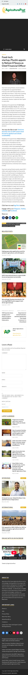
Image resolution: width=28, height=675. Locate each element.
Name (4, 372)
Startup (18, 224)
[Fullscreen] (24, 558)
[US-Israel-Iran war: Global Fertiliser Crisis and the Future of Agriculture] (14, 496)
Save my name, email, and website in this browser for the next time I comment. (12, 397)
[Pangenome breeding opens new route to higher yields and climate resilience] (6, 420)
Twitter (23, 209)
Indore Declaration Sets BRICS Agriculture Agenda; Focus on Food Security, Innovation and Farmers (18, 454)
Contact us (5, 622)
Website (4, 386)
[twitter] (20, 4)
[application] (14, 553)
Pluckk (17, 223)
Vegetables (12, 226)
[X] (10, 632)
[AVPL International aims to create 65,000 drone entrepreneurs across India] (14, 273)
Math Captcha (6, 401)
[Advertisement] (14, 33)
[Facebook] (3, 632)
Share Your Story (6, 616)
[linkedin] (18, 4)
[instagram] (23, 4)
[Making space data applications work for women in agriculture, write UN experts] (14, 249)
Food (3, 224)
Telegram (17, 209)
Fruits (13, 224)
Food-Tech (8, 224)
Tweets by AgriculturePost (8, 563)
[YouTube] (14, 632)
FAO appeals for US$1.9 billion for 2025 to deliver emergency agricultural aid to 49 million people (14, 528)
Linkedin (4, 211)
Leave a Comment (22, 68)
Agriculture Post (13, 68)
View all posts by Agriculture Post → (17, 334)
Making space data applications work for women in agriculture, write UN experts (13, 252)
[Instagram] (17, 632)
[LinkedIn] (7, 632)
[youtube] (26, 4)
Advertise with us (6, 619)
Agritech (4, 54)
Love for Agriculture (12, 673)
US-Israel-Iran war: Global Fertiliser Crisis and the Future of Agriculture (13, 498)
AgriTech (17, 205)
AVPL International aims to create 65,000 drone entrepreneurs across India (13, 276)
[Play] (4, 558)
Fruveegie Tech (10, 223)
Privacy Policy (5, 614)
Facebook (13, 211)
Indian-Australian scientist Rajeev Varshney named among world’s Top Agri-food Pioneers (19, 443)
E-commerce (23, 223)
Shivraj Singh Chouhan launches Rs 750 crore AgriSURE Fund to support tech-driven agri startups (13, 301)
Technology (5, 226)
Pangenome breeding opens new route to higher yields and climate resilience (18, 422)
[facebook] (21, 4)
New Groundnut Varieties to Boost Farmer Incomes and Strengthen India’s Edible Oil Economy (19, 432)
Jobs (3, 611)
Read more (4, 599)
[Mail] (21, 632)
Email (4, 379)
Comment (5, 353)
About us (4, 608)
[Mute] (22, 558)
